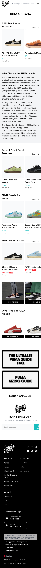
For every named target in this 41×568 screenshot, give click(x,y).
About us (23, 463)
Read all (26, 396)
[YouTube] (28, 451)
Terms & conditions (10, 563)
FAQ (5, 501)
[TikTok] (32, 451)
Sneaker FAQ (8, 485)
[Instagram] (28, 447)
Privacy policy (22, 563)
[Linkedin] (36, 451)
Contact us (8, 497)
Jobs (22, 467)
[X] (36, 447)
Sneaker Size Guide (11, 481)
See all (34, 27)
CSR (5, 505)
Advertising (24, 471)
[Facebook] (32, 447)
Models (6, 467)
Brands (6, 463)
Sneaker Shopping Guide (10, 476)
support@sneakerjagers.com (18, 542)
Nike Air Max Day (10, 471)
